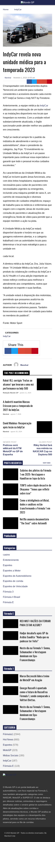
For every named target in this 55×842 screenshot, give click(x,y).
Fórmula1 (8, 734)
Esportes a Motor (12, 570)
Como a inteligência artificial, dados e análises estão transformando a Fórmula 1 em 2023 (35, 506)
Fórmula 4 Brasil (11, 597)
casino (6, 554)
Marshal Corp (9, 836)
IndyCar (44, 105)
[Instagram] (14, 781)
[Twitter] (34, 81)
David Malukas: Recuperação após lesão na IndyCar (17, 425)
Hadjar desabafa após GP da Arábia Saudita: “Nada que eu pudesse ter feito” (34, 637)
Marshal (7, 78)
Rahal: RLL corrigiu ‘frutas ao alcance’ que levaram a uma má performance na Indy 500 (18, 384)
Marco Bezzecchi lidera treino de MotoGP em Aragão (34, 678)
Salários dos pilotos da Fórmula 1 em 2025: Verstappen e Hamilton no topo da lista (35, 474)
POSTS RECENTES (13, 463)
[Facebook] (29, 81)
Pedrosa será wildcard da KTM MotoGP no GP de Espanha (13, 450)
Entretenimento (11, 560)
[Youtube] (20, 781)
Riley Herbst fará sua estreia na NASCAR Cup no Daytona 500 (42, 450)
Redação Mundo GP (10, 393)
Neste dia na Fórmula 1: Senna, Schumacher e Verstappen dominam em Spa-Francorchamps (35, 654)
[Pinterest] (49, 81)
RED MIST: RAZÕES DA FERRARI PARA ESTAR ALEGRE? (35, 623)
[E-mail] (44, 81)
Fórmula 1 (9, 668)
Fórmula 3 (8, 591)
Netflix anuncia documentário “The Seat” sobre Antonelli (34, 521)
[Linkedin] (25, 781)
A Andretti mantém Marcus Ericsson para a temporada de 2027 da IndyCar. (18, 406)
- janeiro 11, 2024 (25, 393)
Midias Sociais (10, 755)
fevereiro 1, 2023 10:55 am (24, 78)
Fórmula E (8, 602)
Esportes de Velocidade (15, 586)
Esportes (7, 565)
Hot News (8, 739)
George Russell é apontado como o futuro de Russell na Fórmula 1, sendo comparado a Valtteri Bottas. (35, 694)
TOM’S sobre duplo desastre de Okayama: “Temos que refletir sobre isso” (35, 489)
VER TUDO (47, 463)
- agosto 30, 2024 (16, 431)
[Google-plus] (39, 81)
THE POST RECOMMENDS (16, 373)
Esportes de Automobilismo (17, 576)
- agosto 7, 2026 (15, 414)
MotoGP (7, 750)
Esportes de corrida (13, 581)
